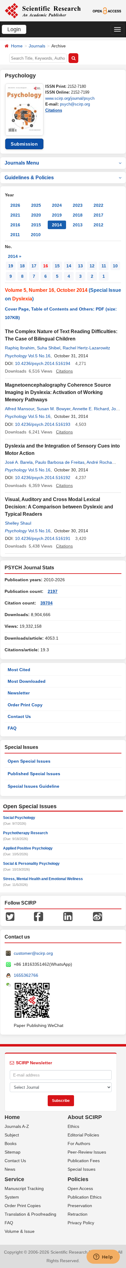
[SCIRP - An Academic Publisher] (43, 10)
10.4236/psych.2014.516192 (42, 477)
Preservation (80, 1205)
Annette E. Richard (90, 408)
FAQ (12, 728)
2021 (15, 215)
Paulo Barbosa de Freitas (59, 462)
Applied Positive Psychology (28, 848)
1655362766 (26, 975)
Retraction (77, 1214)
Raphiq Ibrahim (20, 347)
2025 (36, 205)
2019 (57, 215)
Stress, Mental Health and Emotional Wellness (43, 879)
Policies (78, 1179)
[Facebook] (38, 916)
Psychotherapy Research (25, 833)
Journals (37, 45)
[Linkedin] (67, 916)
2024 (57, 205)
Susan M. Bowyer (53, 408)
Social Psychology (19, 818)
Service (14, 1179)
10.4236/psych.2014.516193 (42, 424)
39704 (46, 603)
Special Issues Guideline (33, 786)
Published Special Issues (34, 773)
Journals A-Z (17, 1126)
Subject (12, 1134)
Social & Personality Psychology (31, 863)
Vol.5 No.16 (39, 355)
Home (17, 45)
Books (11, 1143)
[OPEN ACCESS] (107, 10)
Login (14, 29)
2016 (15, 224)
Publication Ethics (85, 1197)
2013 (78, 224)
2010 (36, 234)
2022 (98, 205)
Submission (24, 144)
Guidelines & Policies (29, 177)
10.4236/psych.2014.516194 (42, 363)
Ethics (73, 1126)
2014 (57, 224)
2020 (36, 215)
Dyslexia (22, 298)
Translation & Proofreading (30, 1214)
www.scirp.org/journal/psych (69, 98)
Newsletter (19, 692)
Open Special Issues (29, 761)
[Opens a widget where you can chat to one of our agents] (103, 1257)
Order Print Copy (25, 704)
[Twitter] (10, 916)
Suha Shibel (48, 347)
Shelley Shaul (18, 523)
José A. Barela (19, 462)
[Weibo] (97, 916)
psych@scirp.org (75, 104)
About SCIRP (85, 1117)
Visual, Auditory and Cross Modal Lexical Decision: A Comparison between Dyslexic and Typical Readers (59, 507)
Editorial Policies (83, 1134)
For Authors (79, 1143)
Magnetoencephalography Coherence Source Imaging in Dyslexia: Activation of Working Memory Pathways (58, 392)
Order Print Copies (23, 1205)
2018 (78, 215)
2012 (98, 224)
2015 (36, 224)
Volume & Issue (20, 1231)
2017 (98, 215)
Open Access (80, 1188)
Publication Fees (84, 1160)
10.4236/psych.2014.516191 (42, 538)
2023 (78, 205)
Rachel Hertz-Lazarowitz (86, 347)
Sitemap (12, 1152)
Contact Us (19, 716)
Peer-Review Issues (87, 1152)
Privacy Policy (81, 1222)
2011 (15, 234)
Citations (53, 110)
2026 (15, 205)
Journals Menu (22, 162)
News (10, 1169)
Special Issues (81, 1169)
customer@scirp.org (33, 953)
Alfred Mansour (19, 408)
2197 (52, 591)
